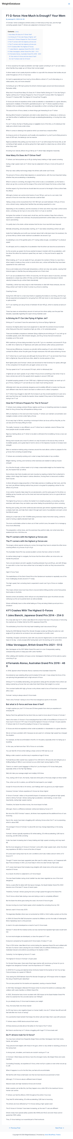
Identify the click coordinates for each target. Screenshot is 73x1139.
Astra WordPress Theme (52, 1135)
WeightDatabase (11, 3)
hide (17, 31)
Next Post (59, 1128)
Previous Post (14, 1128)
